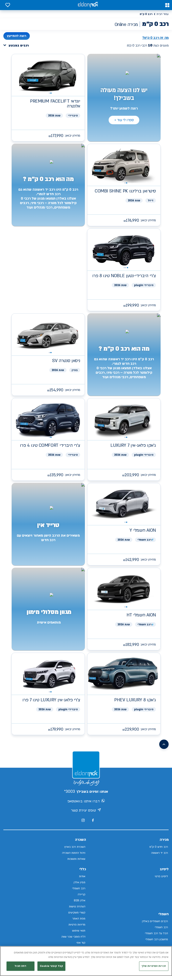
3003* (69, 791)
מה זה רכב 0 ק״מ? (155, 38)
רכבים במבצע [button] (19, 45)
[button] (167, 5)
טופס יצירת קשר (83, 810)
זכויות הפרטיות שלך (154, 966)
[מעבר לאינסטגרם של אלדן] (83, 820)
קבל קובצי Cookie (51, 966)
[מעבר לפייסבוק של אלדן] (93, 820)
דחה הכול (20, 966)
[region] (86, 961)
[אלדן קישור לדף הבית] (87, 5)
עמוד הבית (163, 14)
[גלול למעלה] (164, 744)
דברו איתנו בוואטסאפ (83, 801)
